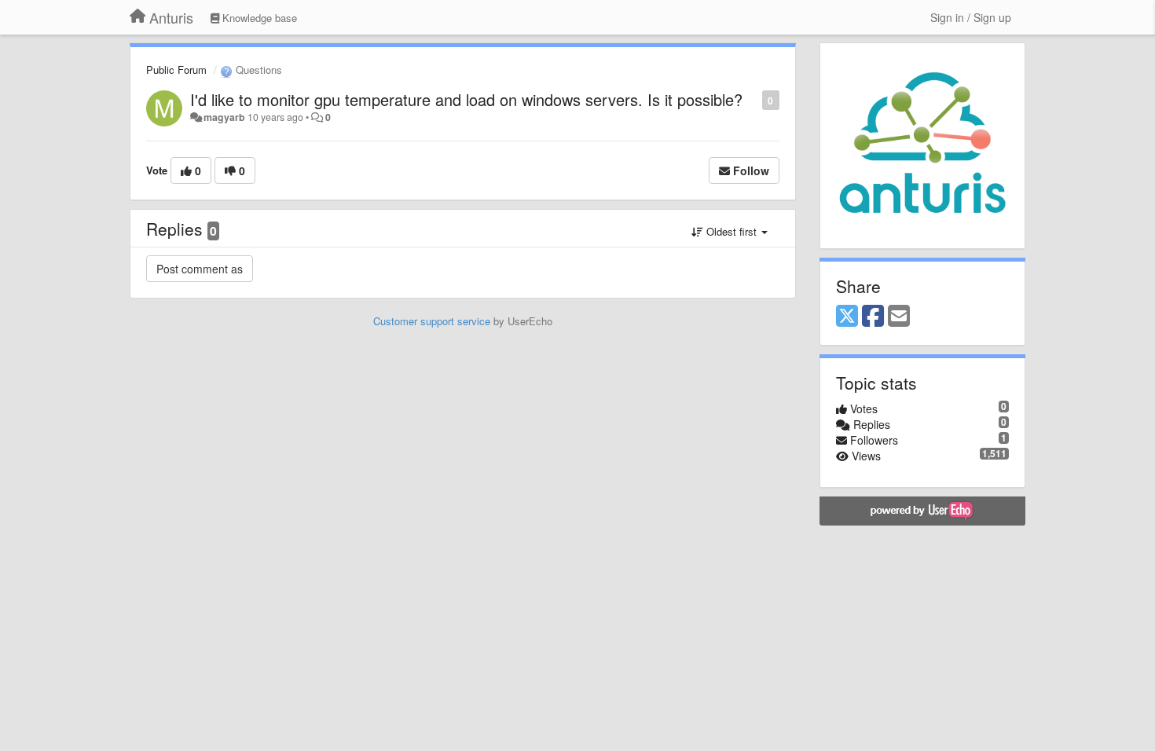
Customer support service (431, 320)
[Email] (899, 316)
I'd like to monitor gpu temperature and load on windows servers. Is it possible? (466, 99)
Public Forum (176, 69)
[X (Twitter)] (847, 316)
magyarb (224, 117)
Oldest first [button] (731, 231)
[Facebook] (873, 316)
